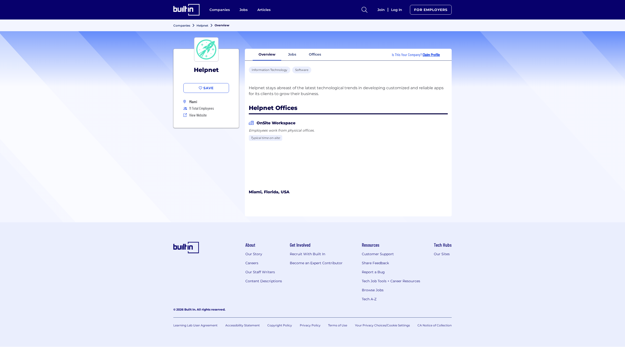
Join (381, 10)
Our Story (253, 254)
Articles (264, 10)
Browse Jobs (373, 290)
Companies (219, 10)
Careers (251, 263)
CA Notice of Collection (434, 325)
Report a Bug (373, 272)
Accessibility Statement (242, 325)
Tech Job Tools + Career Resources (391, 281)
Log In (396, 10)
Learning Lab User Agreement (195, 325)
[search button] (364, 10)
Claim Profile (431, 54)
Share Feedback (375, 263)
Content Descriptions (263, 281)
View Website (198, 115)
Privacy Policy (310, 325)
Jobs (244, 10)
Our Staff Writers (260, 272)
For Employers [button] (431, 10)
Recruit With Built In (307, 254)
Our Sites (442, 254)
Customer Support (378, 254)
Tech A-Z (369, 299)
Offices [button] (315, 54)
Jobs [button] (292, 54)
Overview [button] (267, 54)
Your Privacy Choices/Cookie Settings (382, 325)
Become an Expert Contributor (316, 263)
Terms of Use (337, 325)
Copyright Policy (279, 325)
